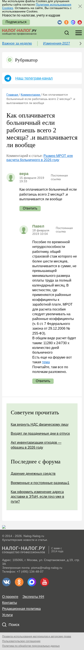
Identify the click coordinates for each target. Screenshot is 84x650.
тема (46, 362)
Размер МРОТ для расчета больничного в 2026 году (39, 157)
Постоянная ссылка (59, 177)
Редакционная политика (21, 609)
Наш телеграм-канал (34, 78)
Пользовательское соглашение (21, 641)
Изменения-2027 (56, 43)
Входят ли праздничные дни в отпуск (40, 433)
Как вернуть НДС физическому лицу (39, 424)
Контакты (9, 603)
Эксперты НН (33, 597)
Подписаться (16, 22)
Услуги (7, 615)
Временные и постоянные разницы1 (40, 483)
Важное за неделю (17, 43)
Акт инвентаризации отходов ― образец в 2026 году (36, 445)
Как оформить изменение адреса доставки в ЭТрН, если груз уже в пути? (37, 496)
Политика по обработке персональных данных (31, 645)
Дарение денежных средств (33, 473)
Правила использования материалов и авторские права (36, 636)
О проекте (10, 597)
